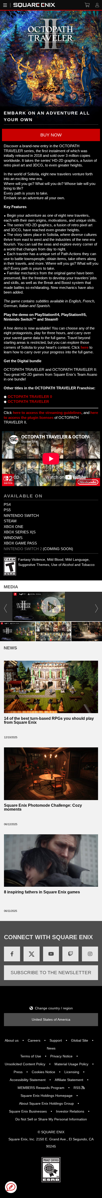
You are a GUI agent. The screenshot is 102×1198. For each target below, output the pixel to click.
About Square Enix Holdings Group (46, 1103)
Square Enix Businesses (28, 1111)
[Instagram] (90, 954)
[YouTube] (51, 954)
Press (18, 1072)
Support (56, 1040)
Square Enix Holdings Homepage (47, 1096)
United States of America (51, 1019)
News (51, 1048)
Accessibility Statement (28, 1080)
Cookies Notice (43, 1072)
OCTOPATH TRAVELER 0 (30, 396)
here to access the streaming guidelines (47, 412)
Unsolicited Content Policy (25, 1064)
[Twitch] (70, 954)
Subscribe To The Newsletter (51, 972)
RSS (77, 1088)
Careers (34, 1040)
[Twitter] (32, 954)
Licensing (71, 1072)
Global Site (79, 1040)
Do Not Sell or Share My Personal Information (51, 1119)
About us (12, 1040)
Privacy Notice (61, 1056)
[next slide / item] (96, 606)
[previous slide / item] (5, 606)
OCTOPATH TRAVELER (28, 401)
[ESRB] (51, 1169)
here (84, 347)
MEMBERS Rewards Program (41, 1088)
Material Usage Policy (71, 1064)
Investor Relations (70, 1111)
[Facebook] (12, 954)
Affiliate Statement (69, 1080)
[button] (51, 135)
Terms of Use (30, 1056)
